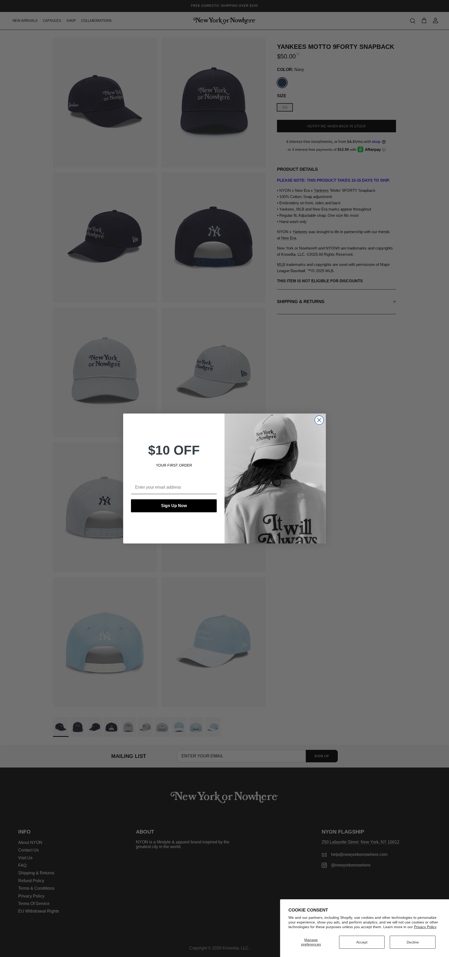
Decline (413, 942)
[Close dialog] (319, 420)
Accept (361, 942)
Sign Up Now (174, 505)
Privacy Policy (425, 927)
